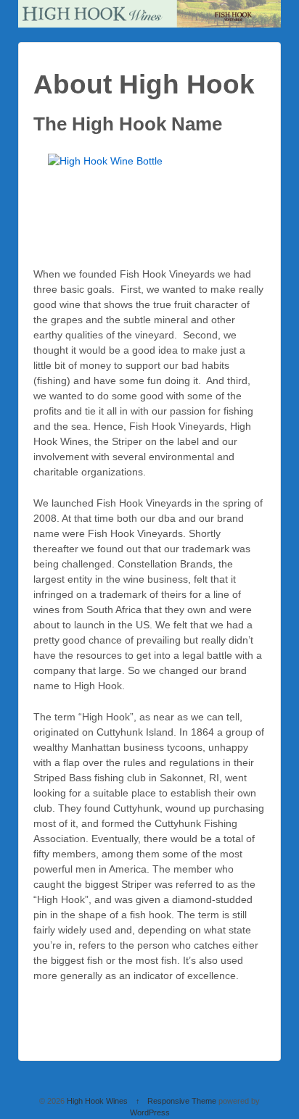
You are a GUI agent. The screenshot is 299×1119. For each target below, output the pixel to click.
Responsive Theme (181, 1101)
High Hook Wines (97, 1101)
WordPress (150, 1112)
